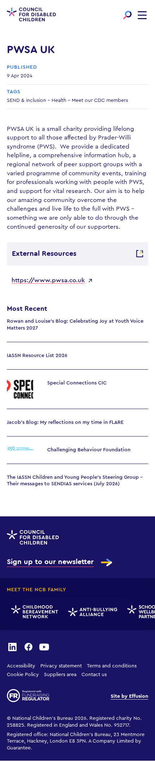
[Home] (31, 15)
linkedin (12, 646)
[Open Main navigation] (142, 15)
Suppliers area (60, 674)
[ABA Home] (91, 612)
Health (59, 100)
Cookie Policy (23, 674)
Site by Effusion (129, 696)
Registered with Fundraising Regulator (28, 695)
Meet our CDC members (100, 100)
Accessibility (21, 665)
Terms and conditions (112, 665)
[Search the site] (127, 15)
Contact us (94, 674)
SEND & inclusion (26, 100)
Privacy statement (61, 665)
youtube (44, 646)
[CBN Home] (33, 612)
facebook (28, 646)
